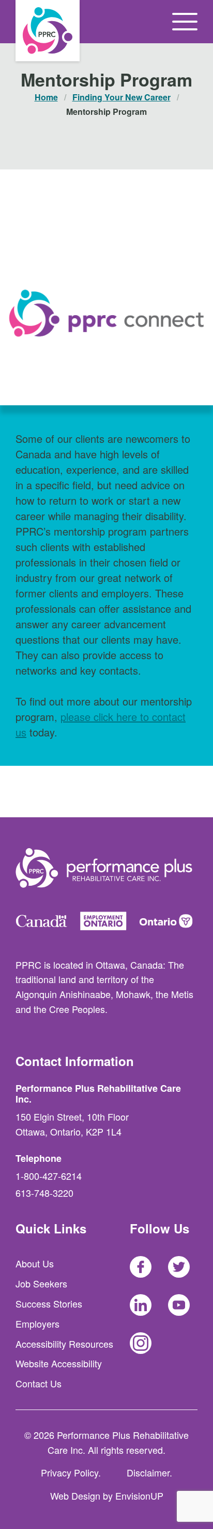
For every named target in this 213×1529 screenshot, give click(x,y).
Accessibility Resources (64, 1343)
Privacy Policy (69, 1472)
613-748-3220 (44, 1192)
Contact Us (39, 1383)
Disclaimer (148, 1472)
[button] (184, 21)
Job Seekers (41, 1283)
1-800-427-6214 (49, 1175)
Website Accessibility (59, 1363)
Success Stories (49, 1303)
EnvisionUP (139, 1495)
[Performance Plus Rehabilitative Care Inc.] (47, 30)
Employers (37, 1323)
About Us (35, 1263)
